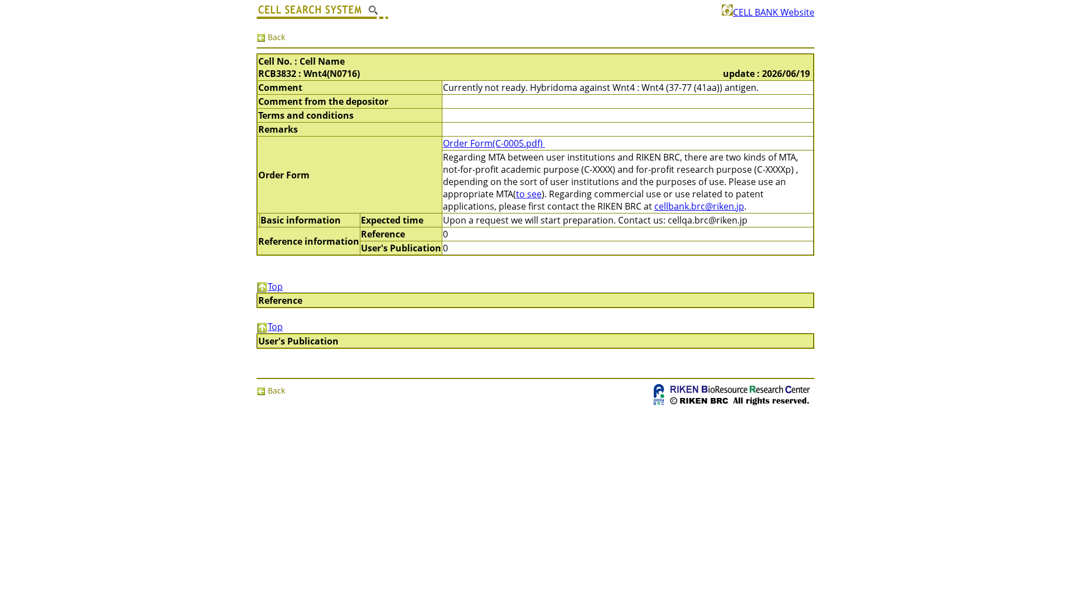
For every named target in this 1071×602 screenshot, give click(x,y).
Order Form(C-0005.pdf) (494, 143)
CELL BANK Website (773, 12)
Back (275, 37)
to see (529, 194)
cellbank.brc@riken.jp (699, 206)
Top (275, 286)
